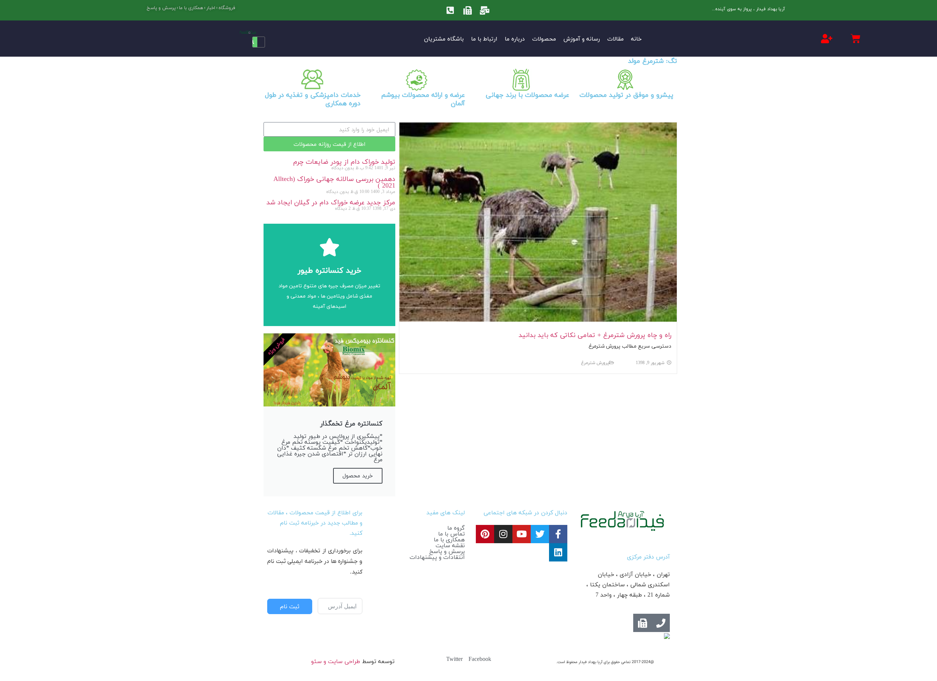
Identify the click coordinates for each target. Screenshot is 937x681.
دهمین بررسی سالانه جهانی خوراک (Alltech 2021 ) (334, 182)
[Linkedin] (558, 552)
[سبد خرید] (855, 38)
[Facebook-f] (558, 534)
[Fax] (467, 10)
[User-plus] (826, 38)
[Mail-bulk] (484, 10)
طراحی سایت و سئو (335, 661)
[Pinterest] (485, 534)
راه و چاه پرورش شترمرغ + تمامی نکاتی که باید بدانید (595, 335)
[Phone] (661, 623)
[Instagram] (503, 534)
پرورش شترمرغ (595, 363)
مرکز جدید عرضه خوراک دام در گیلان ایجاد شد (330, 202)
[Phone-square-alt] (450, 10)
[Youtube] (521, 534)
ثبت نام (289, 606)
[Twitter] (540, 534)
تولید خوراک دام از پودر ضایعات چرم (344, 161)
